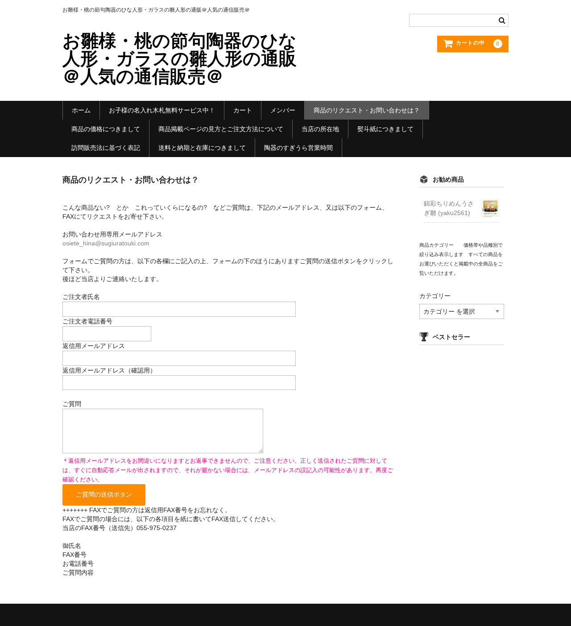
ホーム (81, 110)
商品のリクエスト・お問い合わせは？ (367, 110)
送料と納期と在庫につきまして (202, 147)
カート (242, 110)
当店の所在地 (320, 129)
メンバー (282, 110)
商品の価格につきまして (105, 129)
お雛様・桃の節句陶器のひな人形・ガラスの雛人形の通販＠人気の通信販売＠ (179, 58)
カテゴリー (435, 295)
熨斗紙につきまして (385, 129)
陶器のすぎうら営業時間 (298, 147)
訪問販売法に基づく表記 (105, 147)
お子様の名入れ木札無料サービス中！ (162, 110)
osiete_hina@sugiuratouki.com (105, 243)
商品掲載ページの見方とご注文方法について (220, 129)
